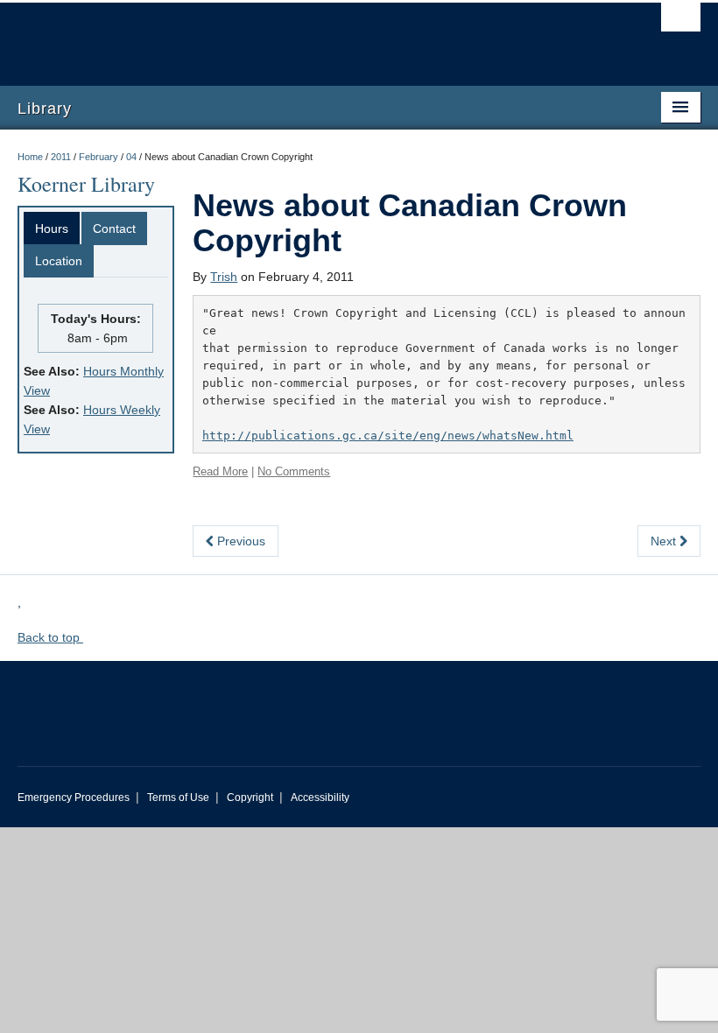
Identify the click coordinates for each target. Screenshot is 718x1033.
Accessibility (320, 797)
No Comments (293, 471)
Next (665, 541)
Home (30, 156)
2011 (61, 156)
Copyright (250, 797)
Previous (239, 541)
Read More (220, 471)
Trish (223, 277)
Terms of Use (178, 797)
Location (58, 261)
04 (131, 156)
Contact (114, 228)
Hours (51, 228)
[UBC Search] (680, 22)
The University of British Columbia (308, 36)
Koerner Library (86, 184)
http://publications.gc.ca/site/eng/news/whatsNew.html (388, 435)
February (98, 156)
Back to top (50, 637)
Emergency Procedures (74, 797)
